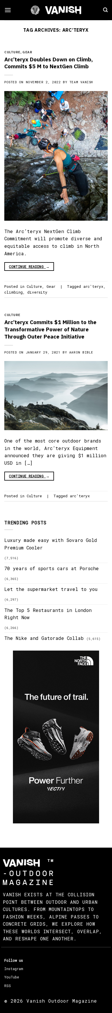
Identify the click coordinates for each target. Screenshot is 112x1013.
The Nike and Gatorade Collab (44, 638)
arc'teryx (93, 286)
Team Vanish (81, 82)
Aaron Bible (81, 352)
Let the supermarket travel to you (50, 589)
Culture (12, 52)
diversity (37, 292)
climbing (13, 292)
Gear (27, 52)
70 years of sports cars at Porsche (51, 568)
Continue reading (29, 266)
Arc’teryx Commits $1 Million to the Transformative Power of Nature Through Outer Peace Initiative (50, 329)
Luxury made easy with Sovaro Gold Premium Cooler (50, 544)
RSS (7, 985)
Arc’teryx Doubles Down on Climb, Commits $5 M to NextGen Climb (48, 63)
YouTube (11, 977)
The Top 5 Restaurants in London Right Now (48, 614)
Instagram (13, 968)
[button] (7, 10)
